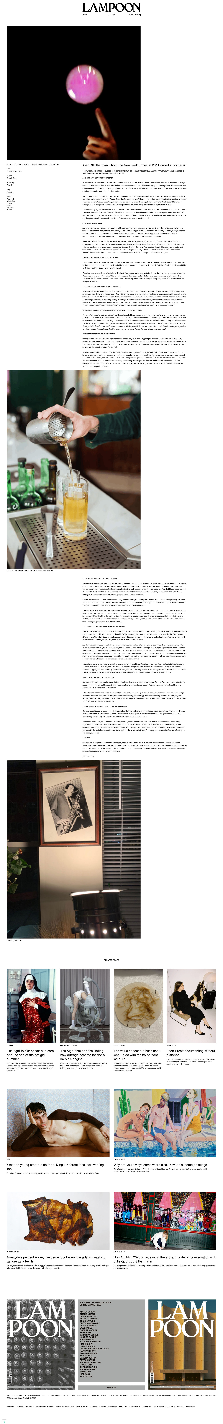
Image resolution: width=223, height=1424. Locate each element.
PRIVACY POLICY (82, 1407)
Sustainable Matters (39, 164)
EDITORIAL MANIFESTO (25, 1407)
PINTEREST (190, 1407)
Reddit (9, 210)
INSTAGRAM (170, 1407)
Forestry (10, 192)
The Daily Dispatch (21, 164)
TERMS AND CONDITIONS (65, 1407)
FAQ (120, 1407)
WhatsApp (11, 201)
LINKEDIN (180, 1407)
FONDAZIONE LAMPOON (44, 1407)
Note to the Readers (108, 1407)
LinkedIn (10, 203)
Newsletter (159, 1407)
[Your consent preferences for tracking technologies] (4, 1422)
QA (126, 1407)
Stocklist (147, 1407)
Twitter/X (10, 208)
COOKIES (93, 1407)
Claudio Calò (11, 178)
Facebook (10, 199)
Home (9, 164)
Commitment (54, 164)
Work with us (134, 1407)
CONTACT (10, 1407)
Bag (137, 15)
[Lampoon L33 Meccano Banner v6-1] (111, 1345)
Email (9, 205)
